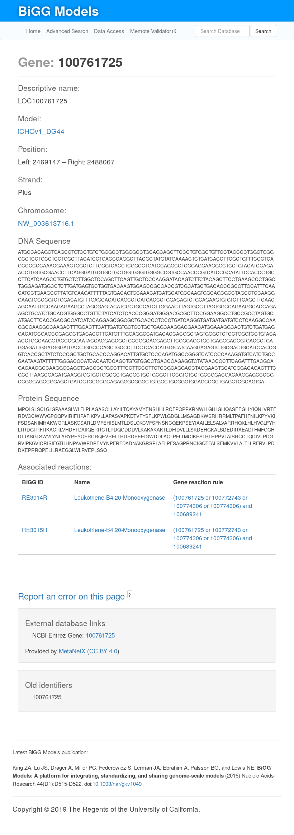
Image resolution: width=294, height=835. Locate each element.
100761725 (100, 634)
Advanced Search (67, 30)
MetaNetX (72, 650)
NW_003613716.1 (46, 223)
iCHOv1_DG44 (41, 131)
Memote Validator (151, 30)
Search (263, 30)
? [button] (129, 595)
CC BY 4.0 (103, 650)
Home (33, 30)
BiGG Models (58, 10)
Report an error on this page (72, 595)
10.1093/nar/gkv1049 (117, 783)
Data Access (109, 30)
